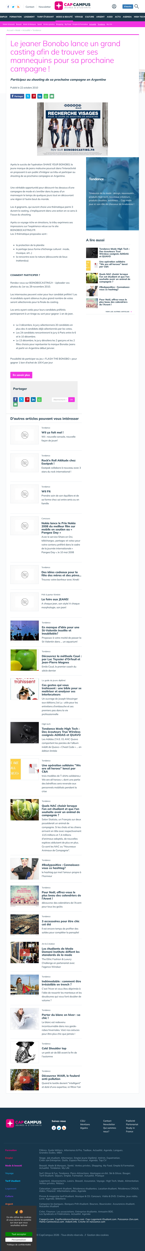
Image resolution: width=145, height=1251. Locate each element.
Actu (118, 16)
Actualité (92, 24)
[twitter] (13, 6)
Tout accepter (19, 1234)
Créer (42, 1211)
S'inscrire (128, 6)
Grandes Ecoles (47, 1152)
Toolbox (87, 1150)
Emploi (3, 16)
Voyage (79, 16)
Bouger (126, 1173)
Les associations (65, 1211)
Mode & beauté (64, 16)
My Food (68, 24)
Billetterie (61, 1198)
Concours (96, 1196)
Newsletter (45, 6)
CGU (82, 1120)
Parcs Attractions (79, 1173)
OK (71, 399)
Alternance (67, 1157)
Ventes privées (49, 24)
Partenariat (132, 1124)
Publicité (130, 1120)
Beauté (19, 24)
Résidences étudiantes (85, 1188)
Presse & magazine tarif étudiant (56, 1196)
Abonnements (58, 1180)
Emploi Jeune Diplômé (85, 1157)
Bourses (94, 1203)
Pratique (99, 1175)
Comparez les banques (51, 1203)
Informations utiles (66, 1191)
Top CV (102, 1160)
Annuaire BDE (105, 1211)
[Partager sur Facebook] (15, 399)
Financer (51, 1191)
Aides (42, 1191)
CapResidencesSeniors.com (69, 1219)
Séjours (59, 1175)
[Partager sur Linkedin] (39, 96)
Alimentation (131, 1180)
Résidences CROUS (128, 1188)
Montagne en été (99, 1173)
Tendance (101, 24)
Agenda (127, 16)
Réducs (60, 1183)
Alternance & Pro (73, 1150)
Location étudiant (107, 1188)
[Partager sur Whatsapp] (46, 96)
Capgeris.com (46, 1219)
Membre (116, 6)
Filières (43, 1150)
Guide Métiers (55, 1150)
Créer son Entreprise (50, 1160)
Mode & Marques (29, 24)
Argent (100, 16)
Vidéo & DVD (109, 1196)
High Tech (139, 16)
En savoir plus (21, 375)
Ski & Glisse (115, 1173)
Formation (15, 16)
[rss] (18, 6)
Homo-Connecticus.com (51, 1221)
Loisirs (70, 1180)
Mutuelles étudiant (49, 1206)
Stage (42, 1157)
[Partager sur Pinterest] (34, 96)
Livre (41, 1198)
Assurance (89, 1180)
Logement (29, 16)
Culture (89, 16)
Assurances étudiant (124, 1203)
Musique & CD (82, 1196)
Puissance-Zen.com (128, 1219)
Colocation (44, 1188)
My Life (109, 24)
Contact (30, 6)
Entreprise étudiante (86, 1211)
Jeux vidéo (131, 1196)
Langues (117, 1150)
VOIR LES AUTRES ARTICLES (119, 312)
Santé (39, 24)
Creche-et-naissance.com (91, 1221)
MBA (59, 1152)
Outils (65, 1160)
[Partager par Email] (52, 96)
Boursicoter (105, 1203)
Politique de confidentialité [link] (19, 1244)
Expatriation (113, 1157)
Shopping (59, 24)
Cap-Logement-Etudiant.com (101, 1219)
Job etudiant (53, 1157)
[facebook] (8, 6)
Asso (110, 16)
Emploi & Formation (80, 24)
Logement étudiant (62, 1188)
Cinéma (121, 1196)
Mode (121, 1180)
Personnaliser (19, 1239)
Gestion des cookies (98, 1234)
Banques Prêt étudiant (76, 1203)
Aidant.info (71, 1221)
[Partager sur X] (28, 96)
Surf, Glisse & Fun (48, 1173)
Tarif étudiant (45, 16)
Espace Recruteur (78, 1160)
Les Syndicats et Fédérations (54, 1214)
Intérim (101, 1157)
